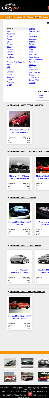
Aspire (9, 39)
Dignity (9, 85)
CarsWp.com (24, 391)
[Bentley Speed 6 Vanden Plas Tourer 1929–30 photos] (27, 363)
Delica (9, 80)
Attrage (10, 44)
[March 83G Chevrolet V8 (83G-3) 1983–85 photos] (10, 377)
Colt (8, 67)
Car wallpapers (9, 17)
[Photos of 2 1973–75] (27, 377)
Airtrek (9, 36)
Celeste (10, 54)
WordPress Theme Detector (16, 395)
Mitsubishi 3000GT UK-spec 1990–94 (27, 291)
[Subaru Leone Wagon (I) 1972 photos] (10, 363)
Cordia (9, 74)
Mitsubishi (21, 17)
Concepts (10, 72)
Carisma (10, 49)
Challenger (11, 57)
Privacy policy (35, 391)
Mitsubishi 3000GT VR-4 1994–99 (25, 245)
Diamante (10, 82)
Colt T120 (10, 69)
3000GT (10, 29)
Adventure (11, 34)
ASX (8, 42)
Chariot (9, 60)
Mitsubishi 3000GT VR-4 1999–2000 (26, 105)
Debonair (10, 77)
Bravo (9, 47)
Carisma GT (11, 52)
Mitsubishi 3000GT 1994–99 (23, 197)
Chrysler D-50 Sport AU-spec (16, 63)
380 (8, 31)
